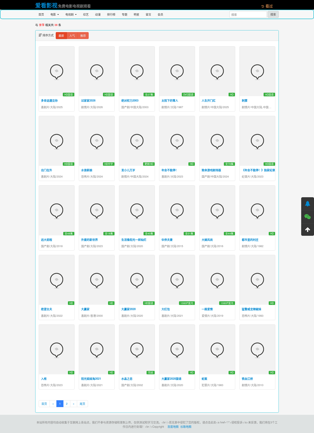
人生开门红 (209, 100)
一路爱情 (207, 309)
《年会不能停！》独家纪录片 (260, 170)
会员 (160, 14)
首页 (41, 14)
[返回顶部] (307, 229)
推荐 (83, 35)
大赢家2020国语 (171, 378)
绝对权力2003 (129, 100)
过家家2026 (88, 100)
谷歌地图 (185, 426)
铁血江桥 (247, 378)
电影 (53, 14)
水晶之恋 (126, 378)
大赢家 (85, 309)
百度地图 (173, 426)
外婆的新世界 (89, 239)
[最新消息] (307, 203)
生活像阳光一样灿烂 (133, 239)
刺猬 (244, 100)
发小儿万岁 (128, 170)
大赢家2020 (128, 309)
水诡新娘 (86, 170)
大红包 (165, 309)
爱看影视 (46, 5)
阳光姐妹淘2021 (91, 378)
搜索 (273, 14)
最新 (61, 35)
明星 (136, 14)
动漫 (98, 14)
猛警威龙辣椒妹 (251, 309)
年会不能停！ (169, 170)
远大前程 (46, 239)
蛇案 (204, 378)
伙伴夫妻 (167, 239)
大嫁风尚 (207, 239)
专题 (124, 14)
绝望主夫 (46, 309)
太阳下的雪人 (169, 100)
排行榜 (111, 14)
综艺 (86, 14)
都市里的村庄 (250, 239)
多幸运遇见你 (49, 100)
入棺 (44, 378)
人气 (72, 35)
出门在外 (46, 170)
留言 (148, 14)
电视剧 (70, 14)
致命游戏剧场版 (211, 170)
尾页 (82, 404)
